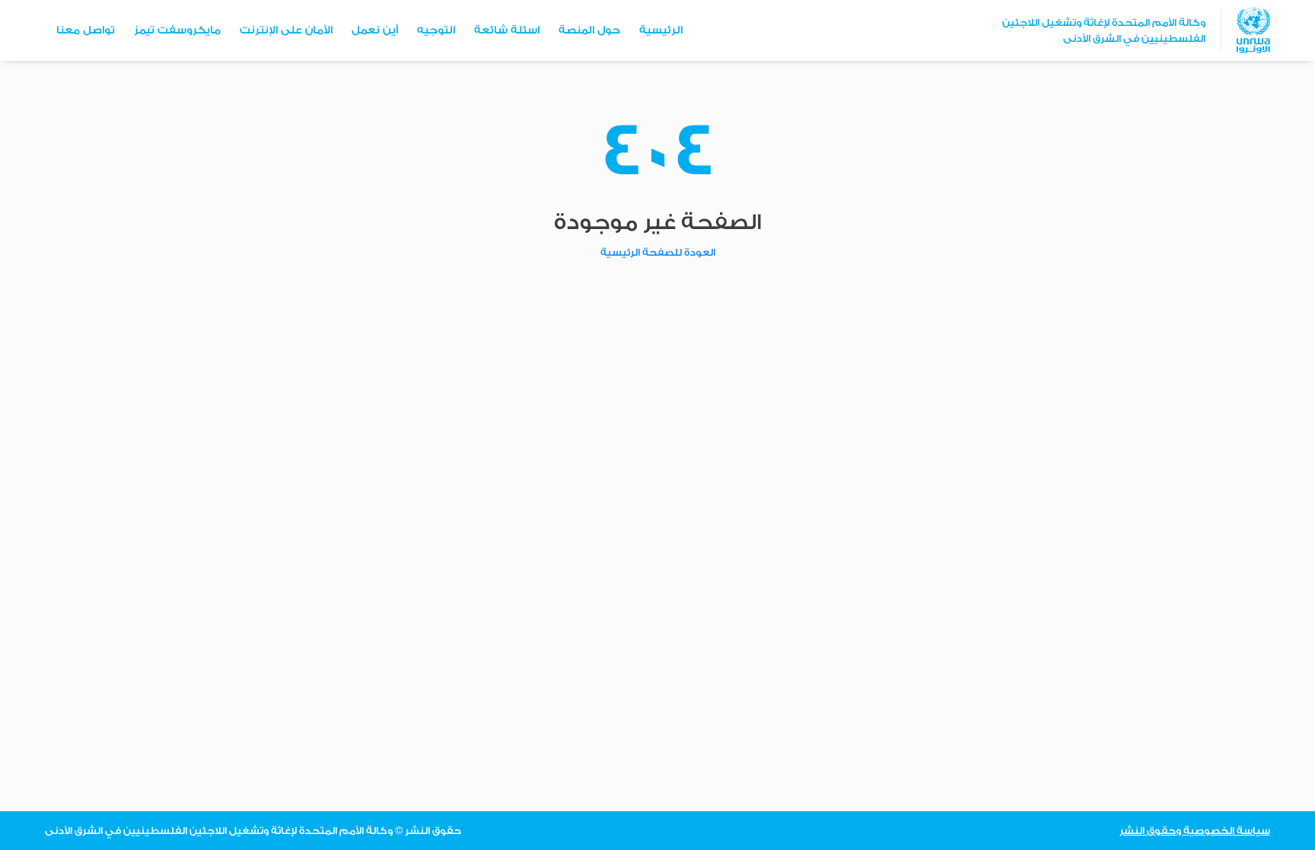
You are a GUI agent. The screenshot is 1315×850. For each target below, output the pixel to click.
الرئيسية (661, 30)
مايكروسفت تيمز (177, 30)
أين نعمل (375, 30)
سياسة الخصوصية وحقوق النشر (1194, 830)
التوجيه (436, 30)
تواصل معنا (85, 30)
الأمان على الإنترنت (286, 30)
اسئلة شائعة (507, 30)
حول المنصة (589, 30)
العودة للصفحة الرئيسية (657, 252)
